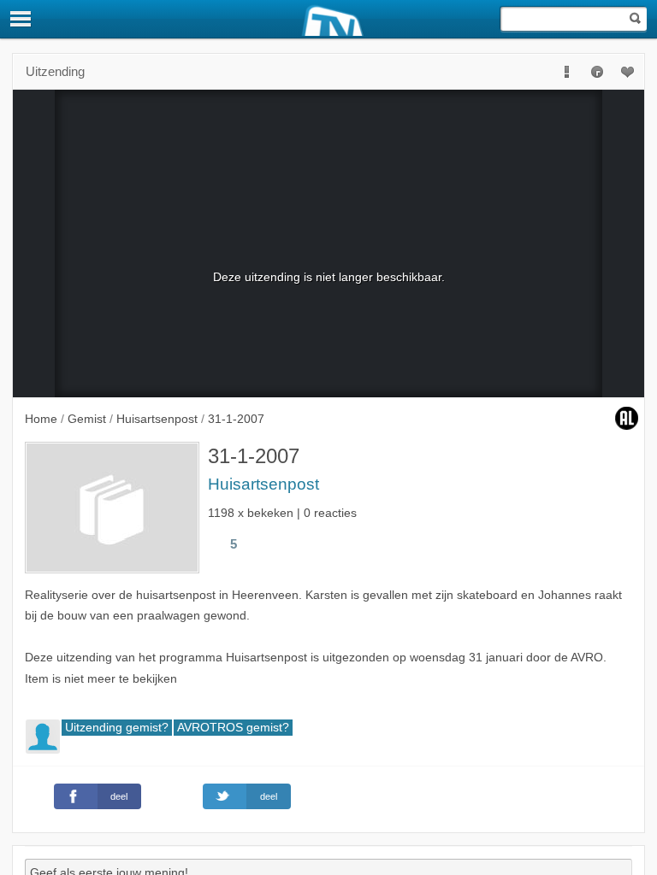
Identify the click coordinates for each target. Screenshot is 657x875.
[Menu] (21, 19)
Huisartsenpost (263, 484)
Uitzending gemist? (117, 727)
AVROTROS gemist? (233, 727)
